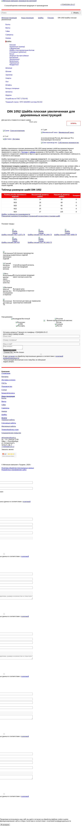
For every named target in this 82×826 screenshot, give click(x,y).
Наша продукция (27, 18)
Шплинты (9, 92)
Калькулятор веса (8, 393)
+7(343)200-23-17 (8, 447)
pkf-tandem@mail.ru (9, 438)
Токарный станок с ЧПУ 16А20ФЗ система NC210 (24, 102)
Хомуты (8, 78)
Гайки (8, 31)
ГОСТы (4, 383)
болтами (25, 152)
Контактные (14, 57)
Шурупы (9, 95)
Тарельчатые (14, 63)
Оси (7, 81)
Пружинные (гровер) (17, 47)
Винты (8, 28)
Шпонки (8, 71)
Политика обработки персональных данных (18, 468)
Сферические (15, 48)
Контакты (5, 376)
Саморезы (9, 35)
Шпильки (9, 68)
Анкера (8, 38)
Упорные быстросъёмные (19, 56)
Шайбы (41, 18)
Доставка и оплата (8, 380)
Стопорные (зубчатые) (18, 52)
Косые (12, 54)
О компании (6, 373)
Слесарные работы (9, 423)
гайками (33, 152)
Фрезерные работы (9, 426)
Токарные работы (8, 420)
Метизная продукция (9, 18)
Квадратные (14, 64)
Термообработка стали (10, 429)
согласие (11, 356)
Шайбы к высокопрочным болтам (22, 50)
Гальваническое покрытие (11, 433)
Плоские (51, 18)
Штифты (9, 85)
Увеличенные (15, 59)
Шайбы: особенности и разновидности (16, 214)
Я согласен (5, 825)
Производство (7, 386)
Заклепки (9, 75)
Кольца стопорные (12, 88)
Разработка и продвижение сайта (14, 470)
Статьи (4, 390)
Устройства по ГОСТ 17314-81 (17, 98)
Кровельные (14, 61)
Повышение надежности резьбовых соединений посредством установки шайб (31, 216)
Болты (8, 24)
